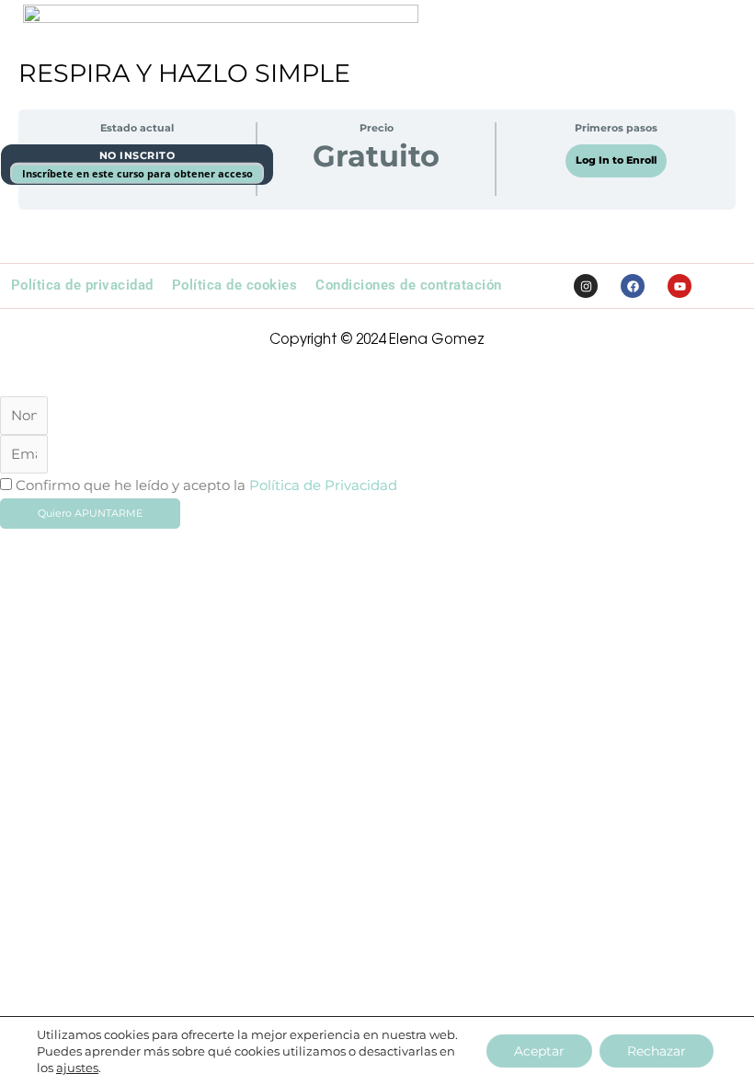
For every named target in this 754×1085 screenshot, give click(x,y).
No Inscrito (137, 155)
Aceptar (539, 1051)
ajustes (77, 1067)
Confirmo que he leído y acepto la (206, 485)
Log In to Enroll (616, 160)
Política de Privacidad (323, 485)
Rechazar (656, 1051)
